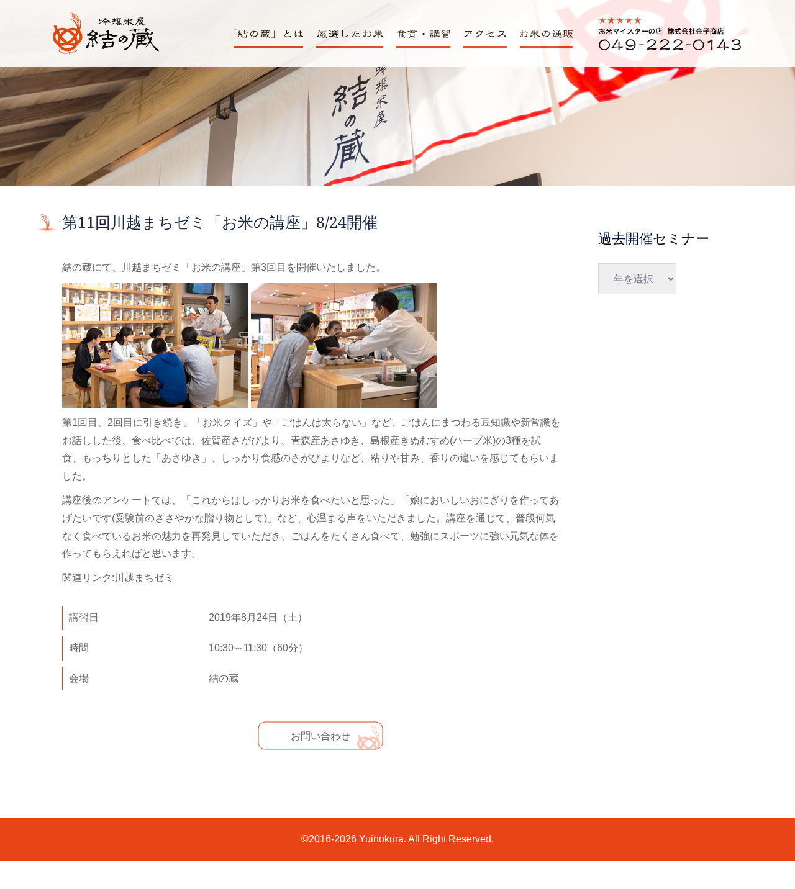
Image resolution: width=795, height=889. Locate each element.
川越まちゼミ (144, 578)
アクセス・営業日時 (488, 47)
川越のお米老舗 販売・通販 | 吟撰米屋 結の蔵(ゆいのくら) (105, 53)
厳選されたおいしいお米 (353, 47)
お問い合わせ (320, 736)
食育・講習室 (421, 47)
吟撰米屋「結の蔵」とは (273, 47)
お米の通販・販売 (545, 47)
